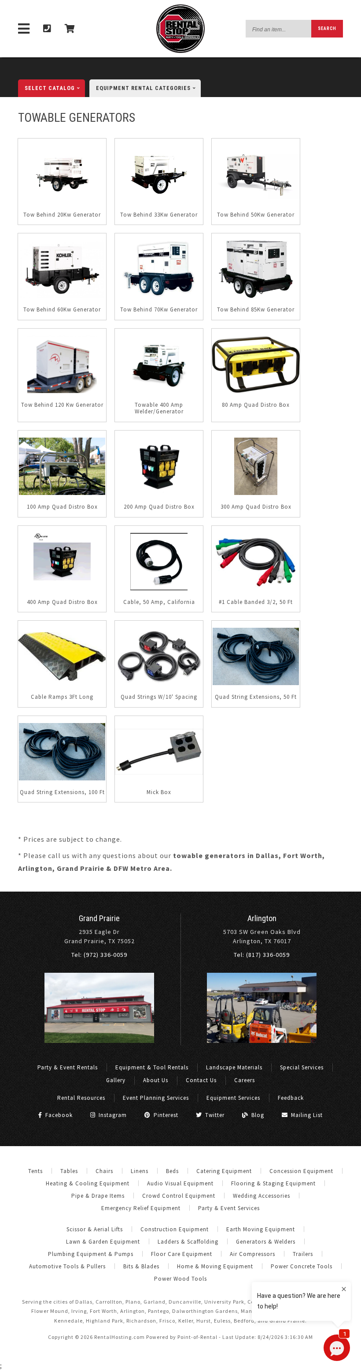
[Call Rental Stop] (47, 28)
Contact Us (201, 1080)
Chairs (104, 1171)
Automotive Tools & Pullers (67, 1266)
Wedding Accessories (261, 1196)
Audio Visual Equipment (180, 1183)
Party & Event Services (229, 1208)
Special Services (302, 1067)
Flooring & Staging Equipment (273, 1183)
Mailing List (306, 1115)
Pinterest (165, 1115)
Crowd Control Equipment (178, 1196)
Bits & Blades (141, 1266)
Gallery (115, 1080)
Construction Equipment (174, 1229)
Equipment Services (233, 1098)
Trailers (303, 1254)
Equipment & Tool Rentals (151, 1067)
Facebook (58, 1115)
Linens (139, 1171)
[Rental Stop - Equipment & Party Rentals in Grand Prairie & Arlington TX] (180, 51)
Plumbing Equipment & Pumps (90, 1254)
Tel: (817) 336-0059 (262, 955)
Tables (69, 1171)
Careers (244, 1080)
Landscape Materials (234, 1067)
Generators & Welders (265, 1241)
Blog (257, 1115)
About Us (155, 1080)
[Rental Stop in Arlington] (262, 1041)
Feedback (291, 1098)
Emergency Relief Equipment (140, 1208)
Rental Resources (81, 1098)
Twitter (214, 1115)
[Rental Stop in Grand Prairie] (99, 1041)
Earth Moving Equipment (260, 1229)
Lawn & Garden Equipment (103, 1241)
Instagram (112, 1115)
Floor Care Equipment (181, 1254)
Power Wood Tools (180, 1278)
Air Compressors (252, 1254)
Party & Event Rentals (67, 1067)
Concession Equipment (301, 1171)
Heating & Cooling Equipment (87, 1183)
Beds (172, 1171)
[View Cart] (70, 28)
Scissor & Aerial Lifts (94, 1229)
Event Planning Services (156, 1098)
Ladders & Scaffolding (188, 1241)
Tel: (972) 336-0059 (99, 955)
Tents (35, 1171)
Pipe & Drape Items (98, 1196)
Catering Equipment (224, 1171)
